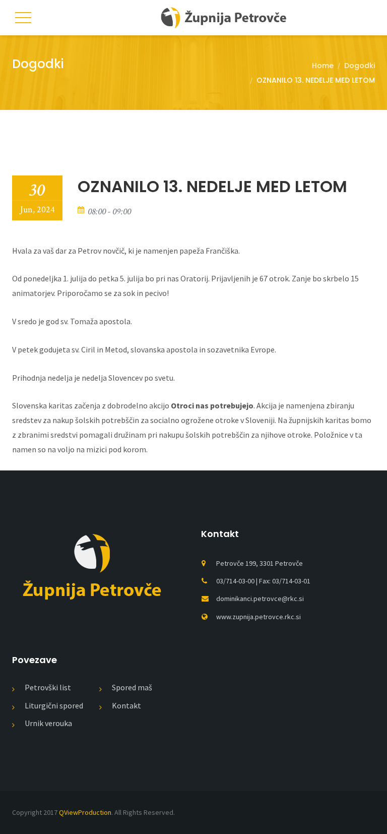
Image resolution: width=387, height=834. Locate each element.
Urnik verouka (48, 723)
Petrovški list (48, 687)
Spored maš (132, 687)
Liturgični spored (54, 705)
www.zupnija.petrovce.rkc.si (258, 616)
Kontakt (126, 705)
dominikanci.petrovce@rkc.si (260, 598)
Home (323, 66)
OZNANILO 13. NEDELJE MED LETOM (212, 186)
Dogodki (359, 66)
